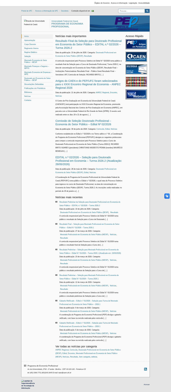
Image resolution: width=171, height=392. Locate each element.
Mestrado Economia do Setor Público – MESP (35, 61)
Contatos (27, 100)
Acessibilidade (144, 3)
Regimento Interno (31, 48)
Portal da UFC (26, 11)
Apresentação (29, 40)
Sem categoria (84, 357)
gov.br (26, 3)
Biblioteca (28, 92)
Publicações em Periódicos (34, 88)
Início (26, 36)
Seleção (27, 56)
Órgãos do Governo (102, 3)
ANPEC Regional (102, 93)
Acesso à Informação (119, 3)
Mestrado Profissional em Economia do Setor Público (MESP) (84, 234)
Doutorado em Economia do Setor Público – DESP (37, 79)
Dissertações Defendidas (34, 84)
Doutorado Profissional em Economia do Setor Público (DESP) (84, 212)
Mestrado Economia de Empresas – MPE (38, 73)
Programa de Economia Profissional (67, 25)
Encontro (113, 93)
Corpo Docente (30, 44)
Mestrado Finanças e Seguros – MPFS (36, 67)
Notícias (27, 96)
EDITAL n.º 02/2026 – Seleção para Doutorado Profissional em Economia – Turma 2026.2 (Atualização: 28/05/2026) (88, 161)
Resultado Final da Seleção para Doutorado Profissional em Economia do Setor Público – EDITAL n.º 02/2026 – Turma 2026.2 (88, 44)
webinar (94, 357)
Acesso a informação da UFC (46, 11)
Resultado (88, 56)
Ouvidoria (64, 11)
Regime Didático (30, 52)
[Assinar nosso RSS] (145, 369)
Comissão (100, 129)
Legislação (133, 3)
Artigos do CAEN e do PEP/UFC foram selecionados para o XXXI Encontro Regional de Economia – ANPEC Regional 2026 (88, 84)
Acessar (147, 384)
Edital (107, 129)
